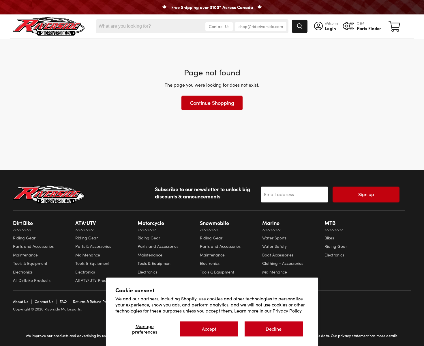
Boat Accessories (277, 255)
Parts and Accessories (33, 246)
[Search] (299, 26)
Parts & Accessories (93, 246)
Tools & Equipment (30, 263)
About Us (20, 301)
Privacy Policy (287, 311)
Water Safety (274, 246)
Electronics (23, 272)
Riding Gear (24, 238)
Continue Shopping (212, 102)
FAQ (63, 301)
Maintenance (25, 255)
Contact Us (219, 26)
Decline (274, 329)
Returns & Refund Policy (93, 301)
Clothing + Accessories (282, 263)
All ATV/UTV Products (94, 280)
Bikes (329, 238)
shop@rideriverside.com (261, 26)
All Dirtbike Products (31, 280)
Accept (209, 329)
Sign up (366, 194)
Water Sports (274, 238)
